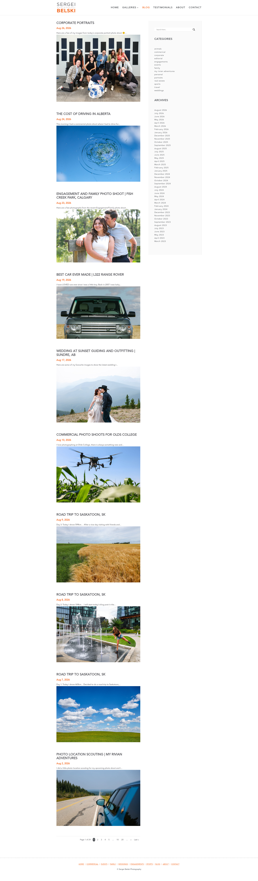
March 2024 (160, 202)
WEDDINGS (123, 864)
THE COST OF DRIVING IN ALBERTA (83, 113)
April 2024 (159, 199)
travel (157, 87)
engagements (161, 61)
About (180, 8)
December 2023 (162, 212)
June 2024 (159, 193)
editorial (158, 58)
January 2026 (160, 132)
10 (118, 839)
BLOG (157, 864)
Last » (136, 839)
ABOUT (166, 864)
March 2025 (160, 164)
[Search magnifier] (194, 29)
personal (158, 74)
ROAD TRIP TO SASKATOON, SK (80, 514)
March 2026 (160, 126)
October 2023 (161, 218)
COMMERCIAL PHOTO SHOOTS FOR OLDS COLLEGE (96, 434)
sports (157, 84)
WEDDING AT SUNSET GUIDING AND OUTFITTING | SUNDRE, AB (95, 352)
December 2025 (162, 135)
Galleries (129, 8)
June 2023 (159, 231)
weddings (159, 90)
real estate (159, 80)
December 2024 (162, 174)
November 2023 (162, 215)
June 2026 (159, 116)
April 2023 (159, 238)
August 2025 (160, 148)
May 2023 (159, 234)
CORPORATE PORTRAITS (75, 22)
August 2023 (160, 225)
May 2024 (159, 196)
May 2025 (159, 158)
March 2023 (160, 241)
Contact (195, 8)
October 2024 (161, 180)
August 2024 (160, 186)
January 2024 (160, 209)
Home (115, 8)
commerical (159, 52)
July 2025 (159, 151)
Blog (146, 8)
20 (122, 839)
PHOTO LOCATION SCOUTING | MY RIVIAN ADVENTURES (89, 756)
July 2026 (159, 113)
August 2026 (160, 110)
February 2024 (161, 206)
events (157, 64)
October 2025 (161, 142)
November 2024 (162, 177)
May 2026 (159, 119)
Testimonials (163, 8)
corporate (159, 55)
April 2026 (159, 122)
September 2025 (162, 145)
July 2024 (159, 190)
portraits (158, 77)
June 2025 (159, 154)
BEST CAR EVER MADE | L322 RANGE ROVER (90, 274)
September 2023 (162, 222)
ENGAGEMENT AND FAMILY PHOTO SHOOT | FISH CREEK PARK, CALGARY (94, 195)
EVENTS (104, 864)
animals (158, 48)
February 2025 (161, 167)
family (157, 68)
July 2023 (159, 228)
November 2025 (162, 138)
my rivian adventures (164, 71)
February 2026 (161, 129)
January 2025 (160, 170)
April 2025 (159, 161)
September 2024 (162, 183)
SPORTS (149, 864)
